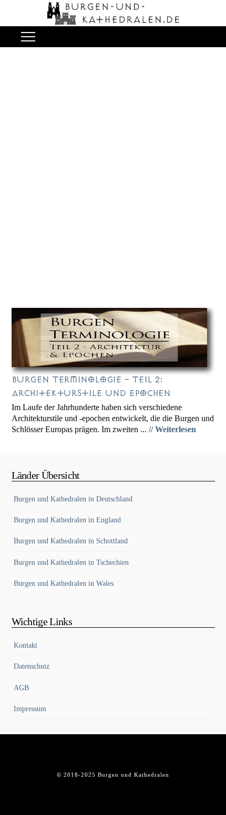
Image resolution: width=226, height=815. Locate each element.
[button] (28, 37)
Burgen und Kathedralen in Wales (64, 583)
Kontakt (25, 645)
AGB (21, 688)
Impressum (30, 709)
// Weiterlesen (172, 429)
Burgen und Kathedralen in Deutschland (73, 499)
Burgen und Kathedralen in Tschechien (71, 562)
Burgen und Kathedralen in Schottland (71, 541)
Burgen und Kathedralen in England (67, 520)
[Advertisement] (113, 180)
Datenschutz (31, 666)
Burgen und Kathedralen (133, 774)
